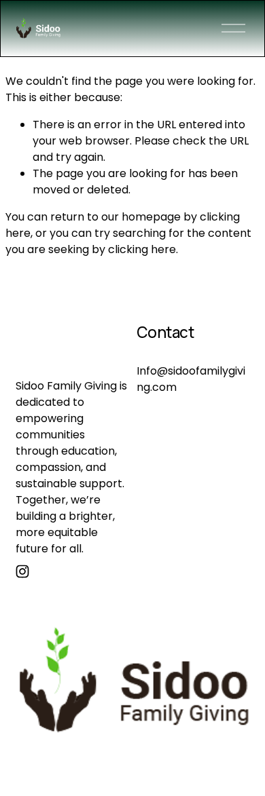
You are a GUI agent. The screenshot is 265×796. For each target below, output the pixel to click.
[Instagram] (22, 571)
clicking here (142, 249)
